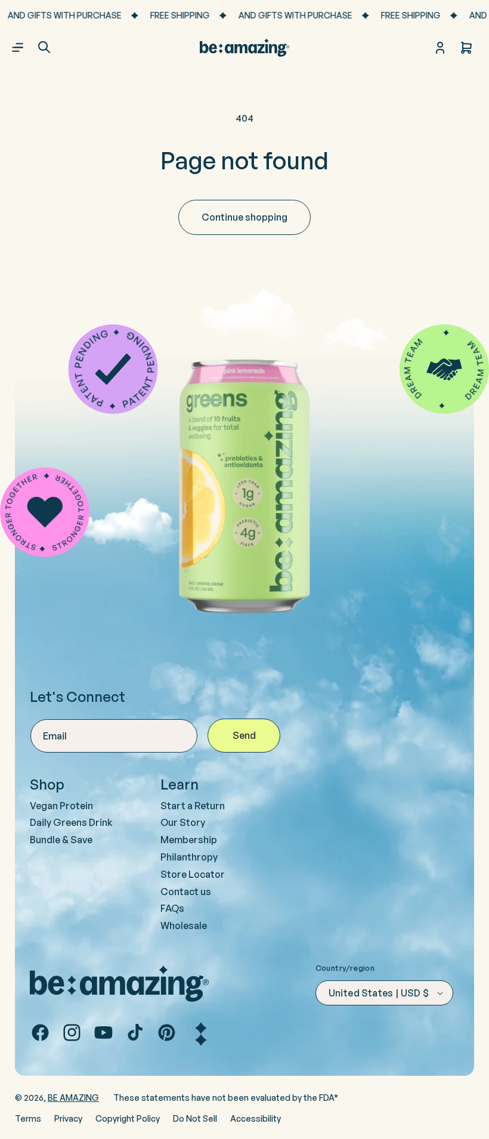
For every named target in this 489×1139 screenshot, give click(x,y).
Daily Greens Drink (71, 822)
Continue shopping (244, 217)
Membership (188, 840)
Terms (28, 1118)
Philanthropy (189, 857)
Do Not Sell (195, 1118)
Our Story (182, 822)
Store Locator (192, 874)
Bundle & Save (61, 840)
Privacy (68, 1118)
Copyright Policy (127, 1118)
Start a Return (192, 806)
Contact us (185, 891)
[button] (44, 47)
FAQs (172, 908)
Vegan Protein (61, 806)
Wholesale (183, 925)
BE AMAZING (73, 1097)
